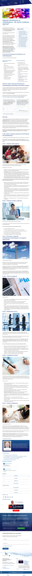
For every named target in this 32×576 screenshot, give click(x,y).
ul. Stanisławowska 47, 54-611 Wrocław (8, 565)
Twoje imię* (5, 539)
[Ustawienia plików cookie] (1, 572)
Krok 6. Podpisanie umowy (22, 45)
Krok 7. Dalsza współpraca (22, 46)
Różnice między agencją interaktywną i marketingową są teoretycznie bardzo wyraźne (23, 34)
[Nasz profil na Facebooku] (3, 497)
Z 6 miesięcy (16, 492)
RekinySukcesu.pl (14, 572)
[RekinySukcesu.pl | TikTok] (12, 497)
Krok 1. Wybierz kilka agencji (23, 38)
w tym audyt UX (25, 71)
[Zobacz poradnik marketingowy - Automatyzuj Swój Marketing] (16, 505)
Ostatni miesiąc (16, 487)
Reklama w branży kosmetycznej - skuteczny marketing (11, 458)
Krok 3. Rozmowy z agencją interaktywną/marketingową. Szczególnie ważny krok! (23, 41)
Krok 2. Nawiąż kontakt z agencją (23, 39)
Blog (16, 3)
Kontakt (18, 563)
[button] (30, 2)
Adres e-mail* (5, 543)
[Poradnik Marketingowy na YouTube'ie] (5, 497)
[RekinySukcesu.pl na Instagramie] (8, 497)
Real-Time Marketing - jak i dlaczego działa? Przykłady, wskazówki (13, 457)
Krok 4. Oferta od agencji (22, 43)
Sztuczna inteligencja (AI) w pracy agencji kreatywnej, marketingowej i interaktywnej (15, 456)
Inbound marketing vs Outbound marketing (10, 459)
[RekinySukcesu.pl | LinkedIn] (10, 497)
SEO (20, 74)
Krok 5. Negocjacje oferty (22, 44)
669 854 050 (4, 567)
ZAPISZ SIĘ (5, 548)
